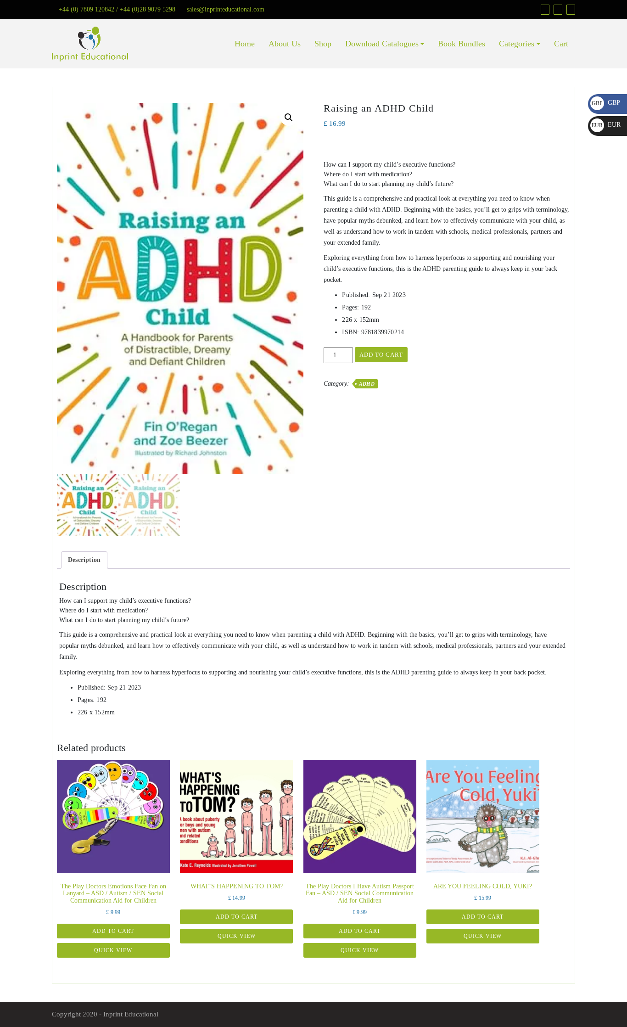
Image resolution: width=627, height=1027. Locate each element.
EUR (606, 124)
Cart (561, 43)
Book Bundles (461, 43)
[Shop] (543, 9)
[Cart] (556, 9)
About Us (285, 43)
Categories (516, 43)
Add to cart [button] (113, 931)
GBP (606, 102)
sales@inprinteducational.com (225, 9)
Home (245, 43)
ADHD (367, 384)
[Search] (569, 9)
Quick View (113, 950)
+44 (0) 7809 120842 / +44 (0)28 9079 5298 (117, 9)
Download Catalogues (382, 43)
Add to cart (381, 354)
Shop (322, 43)
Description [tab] (84, 559)
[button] (288, 117)
